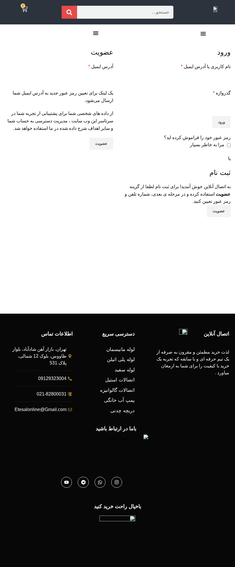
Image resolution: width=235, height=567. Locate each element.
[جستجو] (69, 12)
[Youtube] (66, 482)
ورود (221, 122)
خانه (228, 44)
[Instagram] (116, 482)
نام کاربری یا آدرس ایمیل (206, 66)
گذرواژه (222, 92)
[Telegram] (83, 482)
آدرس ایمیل (100, 66)
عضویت (101, 143)
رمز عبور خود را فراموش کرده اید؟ (197, 137)
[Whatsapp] (100, 482)
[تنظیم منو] (203, 33)
